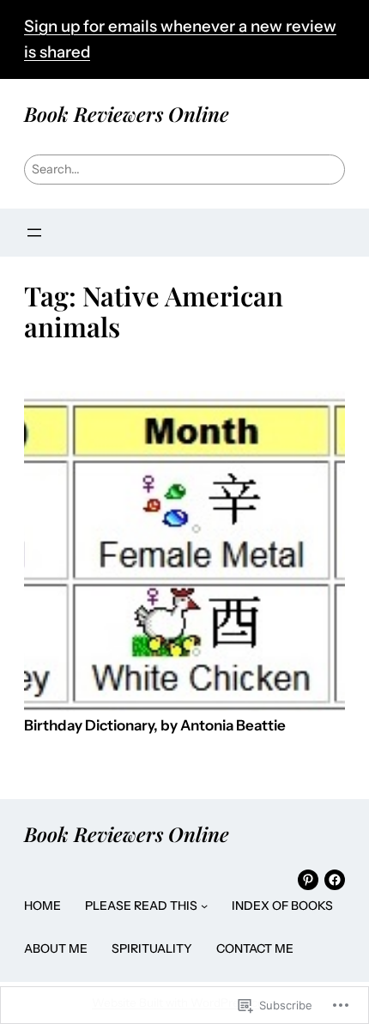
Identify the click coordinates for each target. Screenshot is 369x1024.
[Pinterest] (308, 879)
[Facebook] (334, 879)
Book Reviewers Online (126, 113)
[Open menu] (34, 232)
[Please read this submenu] (204, 905)
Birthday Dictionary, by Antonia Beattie (155, 726)
